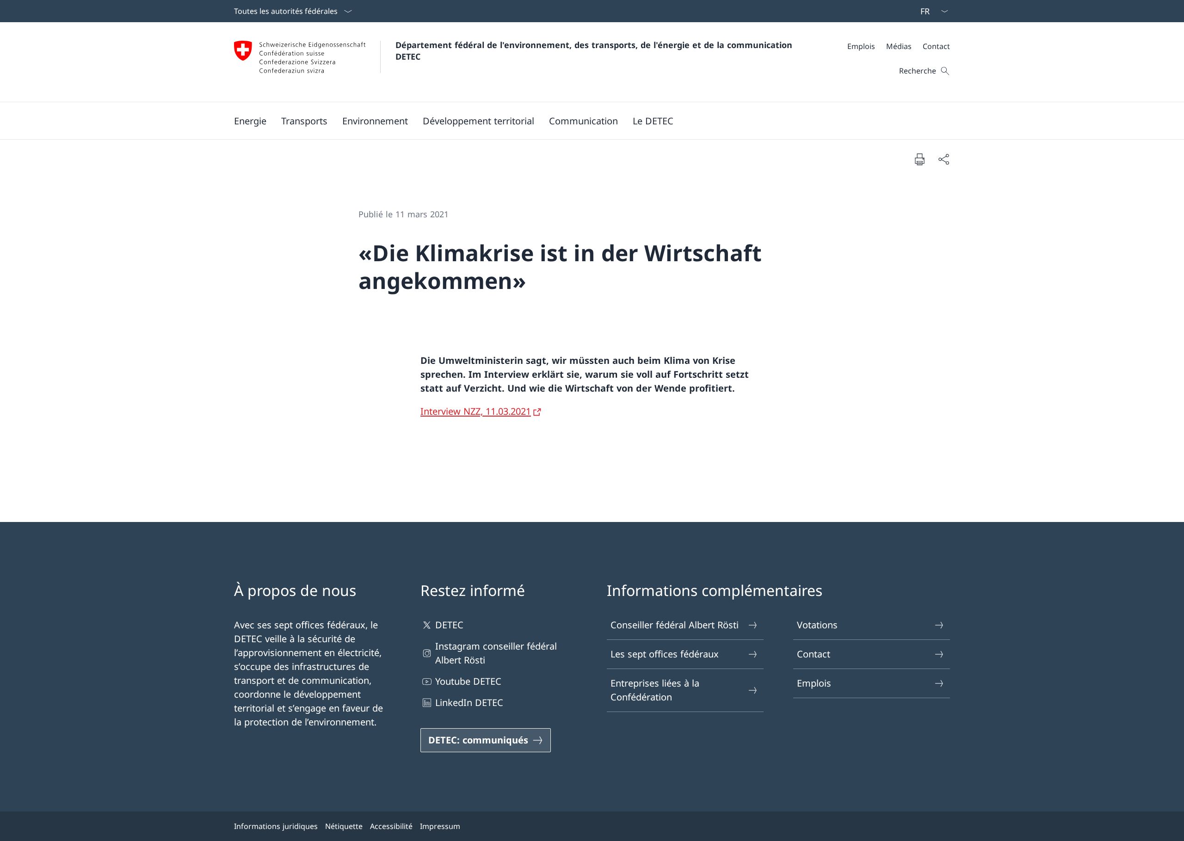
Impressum (440, 826)
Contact (813, 654)
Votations (817, 625)
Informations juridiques (276, 826)
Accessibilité (391, 826)
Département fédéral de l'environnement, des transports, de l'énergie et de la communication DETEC (595, 50)
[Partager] (943, 159)
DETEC (449, 625)
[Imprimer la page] (919, 159)
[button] (250, 120)
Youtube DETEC (468, 681)
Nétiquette (344, 826)
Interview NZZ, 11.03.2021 (475, 411)
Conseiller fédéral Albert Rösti (674, 625)
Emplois (814, 683)
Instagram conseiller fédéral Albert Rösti (496, 653)
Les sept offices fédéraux (664, 654)
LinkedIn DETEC (469, 702)
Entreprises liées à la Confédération (654, 690)
